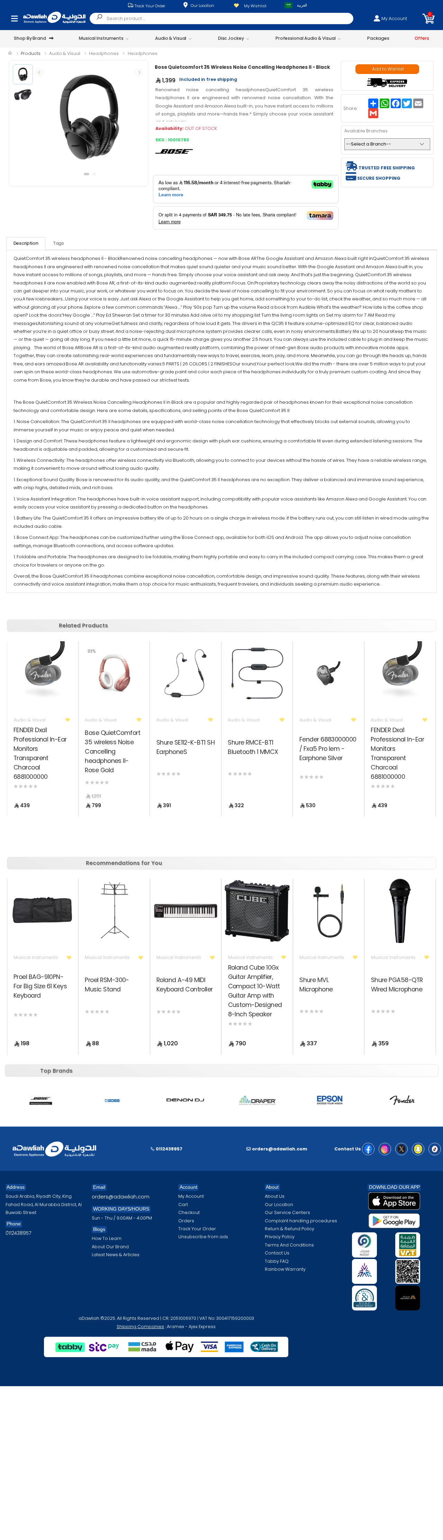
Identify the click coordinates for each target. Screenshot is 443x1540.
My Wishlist (255, 6)
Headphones (104, 53)
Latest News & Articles (115, 1255)
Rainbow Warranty (285, 1269)
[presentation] (40, 72)
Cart (183, 1204)
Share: (350, 108)
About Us (274, 1196)
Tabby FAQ (277, 1261)
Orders (186, 1221)
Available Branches (366, 131)
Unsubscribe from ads (203, 1237)
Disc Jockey (231, 38)
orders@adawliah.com (121, 1196)
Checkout (189, 1212)
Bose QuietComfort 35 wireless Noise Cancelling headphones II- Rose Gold (112, 751)
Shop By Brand (30, 38)
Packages (378, 38)
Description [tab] (25, 243)
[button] (428, 18)
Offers (422, 38)
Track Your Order (149, 6)
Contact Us (277, 1253)
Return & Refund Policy (289, 1229)
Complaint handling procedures (301, 1221)
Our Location (202, 5)
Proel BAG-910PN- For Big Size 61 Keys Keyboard (40, 986)
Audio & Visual (170, 38)
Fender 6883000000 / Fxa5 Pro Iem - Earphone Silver (327, 748)
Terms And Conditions (289, 1245)
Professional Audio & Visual (305, 38)
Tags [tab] (58, 243)
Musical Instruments (101, 38)
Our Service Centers (287, 1212)
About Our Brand (110, 1247)
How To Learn (106, 1238)
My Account (191, 1196)
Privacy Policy (280, 1237)
